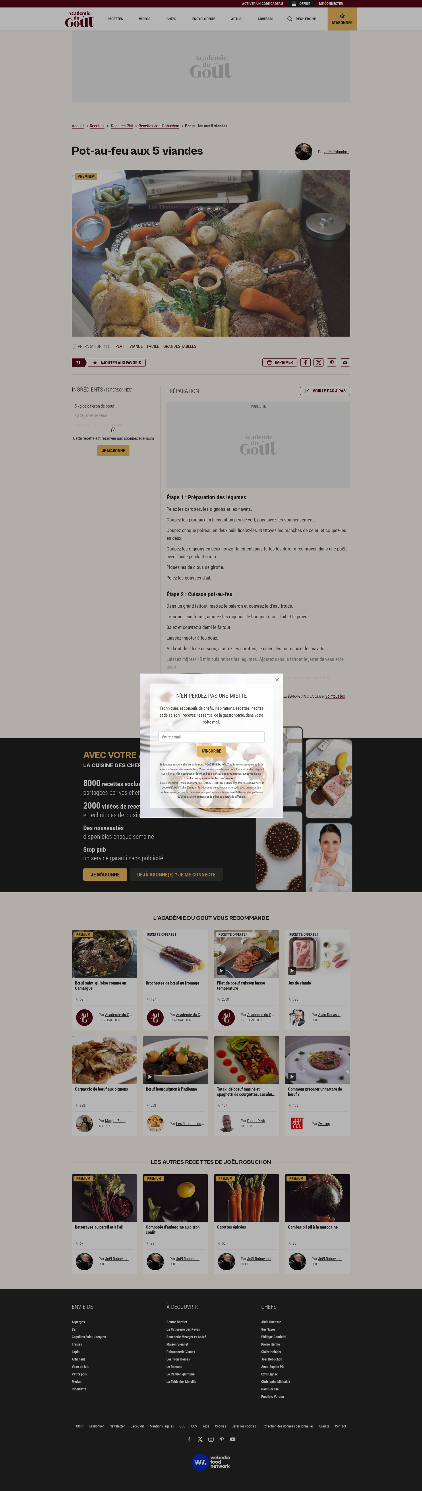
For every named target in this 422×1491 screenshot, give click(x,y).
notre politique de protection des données (211, 778)
